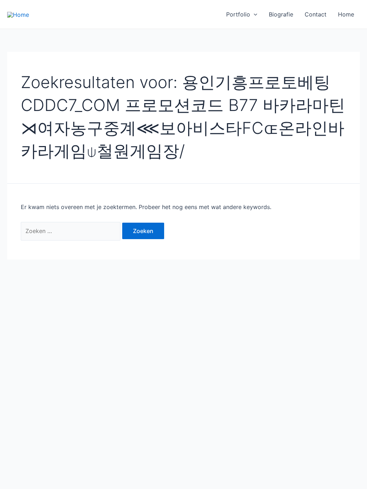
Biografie (281, 14)
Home (346, 14)
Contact (316, 14)
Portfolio (238, 14)
